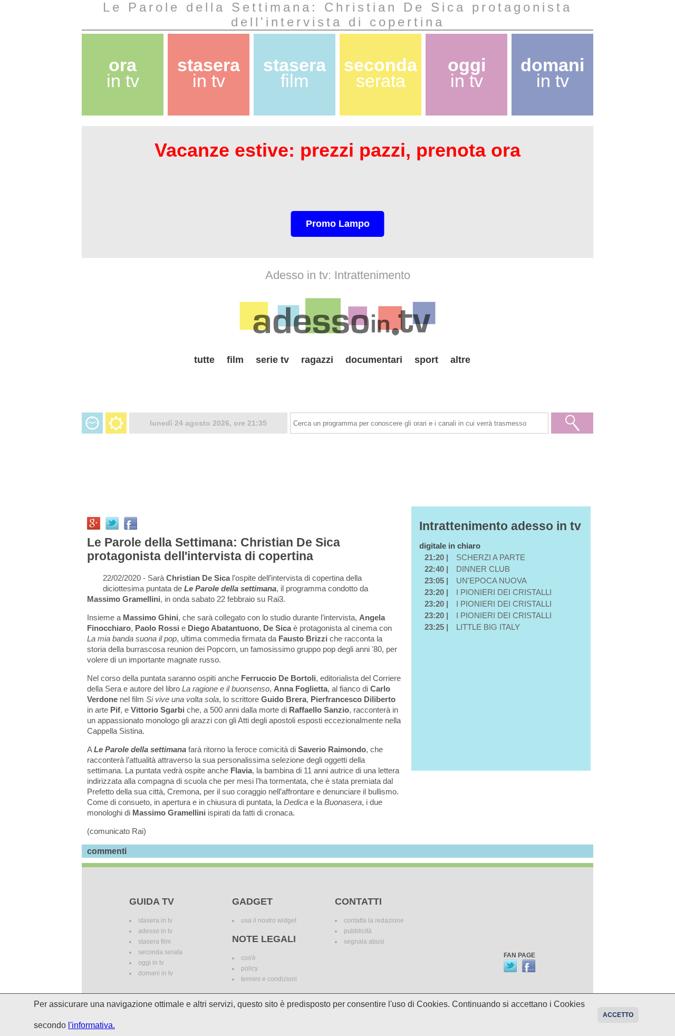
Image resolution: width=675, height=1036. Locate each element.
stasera (208, 73)
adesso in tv (155, 931)
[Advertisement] (337, 385)
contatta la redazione (374, 920)
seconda (380, 73)
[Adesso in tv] (337, 316)
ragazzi (317, 359)
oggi (467, 73)
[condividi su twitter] (112, 523)
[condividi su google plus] (93, 523)
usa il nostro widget (268, 920)
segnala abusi (364, 941)
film (235, 359)
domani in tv (155, 973)
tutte (204, 359)
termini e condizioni (269, 979)
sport (426, 359)
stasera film (154, 941)
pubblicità (358, 931)
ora (123, 73)
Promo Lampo (338, 223)
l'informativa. (91, 1025)
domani (552, 73)
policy (249, 968)
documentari (373, 359)
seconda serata (160, 952)
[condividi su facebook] (130, 523)
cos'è (248, 958)
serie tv (272, 359)
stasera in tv (155, 920)
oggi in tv (151, 962)
